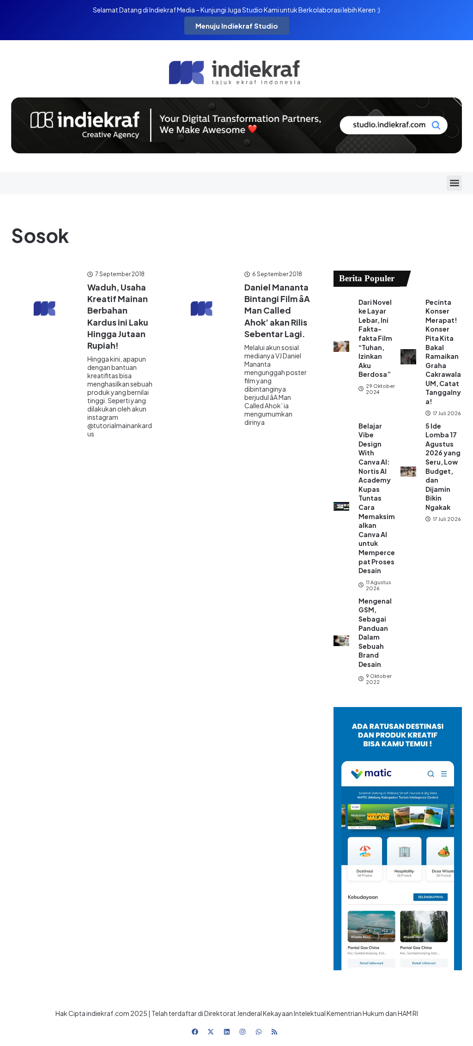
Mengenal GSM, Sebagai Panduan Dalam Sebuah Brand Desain (375, 632)
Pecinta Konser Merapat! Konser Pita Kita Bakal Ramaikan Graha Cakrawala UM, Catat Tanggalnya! (443, 352)
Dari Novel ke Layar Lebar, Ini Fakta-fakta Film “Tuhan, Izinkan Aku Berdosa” (375, 338)
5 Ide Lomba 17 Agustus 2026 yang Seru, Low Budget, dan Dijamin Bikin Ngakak (443, 466)
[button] (454, 183)
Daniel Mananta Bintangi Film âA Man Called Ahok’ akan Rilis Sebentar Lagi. (277, 310)
